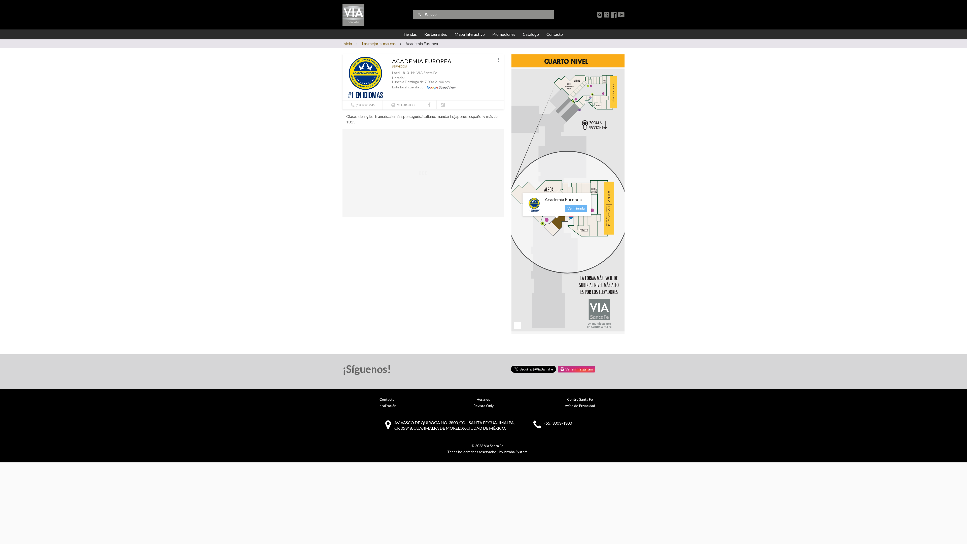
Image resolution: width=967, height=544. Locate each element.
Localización (387, 405)
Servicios (399, 66)
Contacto (554, 34)
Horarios (483, 399)
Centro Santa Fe (580, 399)
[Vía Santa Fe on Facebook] (614, 14)
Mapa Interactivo (470, 34)
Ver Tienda (576, 208)
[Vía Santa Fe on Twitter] (606, 14)
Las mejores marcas (379, 43)
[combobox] (489, 14)
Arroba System (515, 452)
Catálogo (531, 34)
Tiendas (410, 34)
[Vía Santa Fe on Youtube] (621, 14)
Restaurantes (435, 34)
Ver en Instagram (579, 369)
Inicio (347, 43)
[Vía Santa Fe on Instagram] (600, 14)
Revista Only (483, 405)
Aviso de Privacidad (580, 405)
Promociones (503, 34)
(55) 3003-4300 (558, 423)
